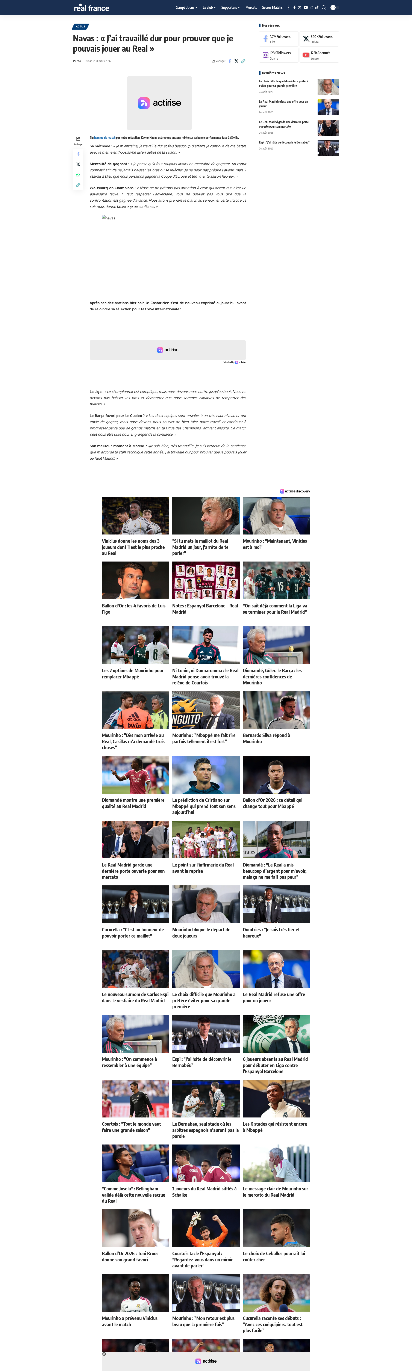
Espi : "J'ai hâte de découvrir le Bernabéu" (284, 142)
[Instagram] (311, 8)
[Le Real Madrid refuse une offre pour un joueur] (328, 107)
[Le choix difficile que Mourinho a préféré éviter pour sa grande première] (328, 87)
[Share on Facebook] (230, 61)
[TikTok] (317, 8)
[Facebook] (294, 8)
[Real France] (101, 7)
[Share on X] (236, 61)
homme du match (104, 137)
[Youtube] (319, 55)
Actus (80, 26)
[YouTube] (306, 8)
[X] (300, 8)
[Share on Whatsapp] (78, 174)
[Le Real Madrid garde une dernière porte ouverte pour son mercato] (328, 128)
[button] (288, 7)
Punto (77, 61)
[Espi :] (328, 148)
